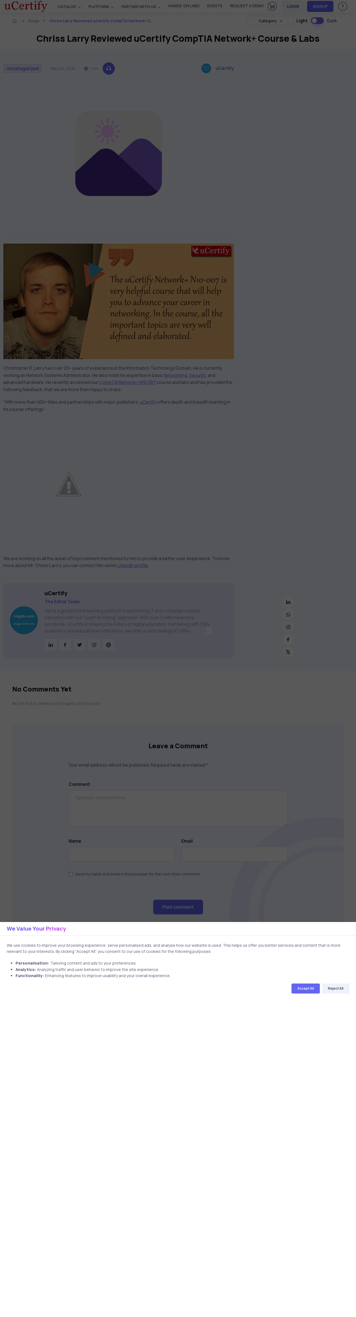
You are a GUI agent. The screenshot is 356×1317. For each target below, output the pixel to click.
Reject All (335, 988)
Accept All (305, 988)
